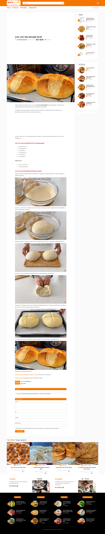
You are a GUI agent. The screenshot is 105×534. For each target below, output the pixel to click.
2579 (88, 54)
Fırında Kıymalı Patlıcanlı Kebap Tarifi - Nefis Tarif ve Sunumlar (35, 393)
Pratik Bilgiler (23, 7)
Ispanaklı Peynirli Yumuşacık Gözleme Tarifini (26, 374)
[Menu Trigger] (98, 3)
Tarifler (9, 7)
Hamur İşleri (23, 383)
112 (18, 521)
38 (41, 513)
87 (17, 513)
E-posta (17, 417)
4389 (88, 29)
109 (47, 473)
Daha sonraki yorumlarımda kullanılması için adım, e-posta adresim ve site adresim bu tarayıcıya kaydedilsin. (37, 428)
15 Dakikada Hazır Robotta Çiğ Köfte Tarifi (67, 520)
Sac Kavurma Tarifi (90, 52)
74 (41, 522)
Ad (16, 412)
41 (41, 504)
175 (88, 96)
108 (64, 513)
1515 (88, 46)
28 (46, 39)
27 (69, 471)
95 (87, 70)
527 (88, 513)
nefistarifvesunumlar (22, 39)
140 (88, 79)
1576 (88, 38)
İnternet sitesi (17, 423)
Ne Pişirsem (15, 7)
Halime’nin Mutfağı (20, 378)
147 (88, 105)
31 (92, 473)
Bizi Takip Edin (12, 486)
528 (88, 504)
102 (24, 471)
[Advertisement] (41, 23)
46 (64, 505)
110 (64, 522)
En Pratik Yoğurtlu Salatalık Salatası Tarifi (67, 503)
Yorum (16, 401)
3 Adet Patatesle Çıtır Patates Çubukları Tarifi (44, 520)
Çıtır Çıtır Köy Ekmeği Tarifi (26, 381)
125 (88, 87)
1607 (88, 21)
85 (17, 504)
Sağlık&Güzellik (32, 7)
